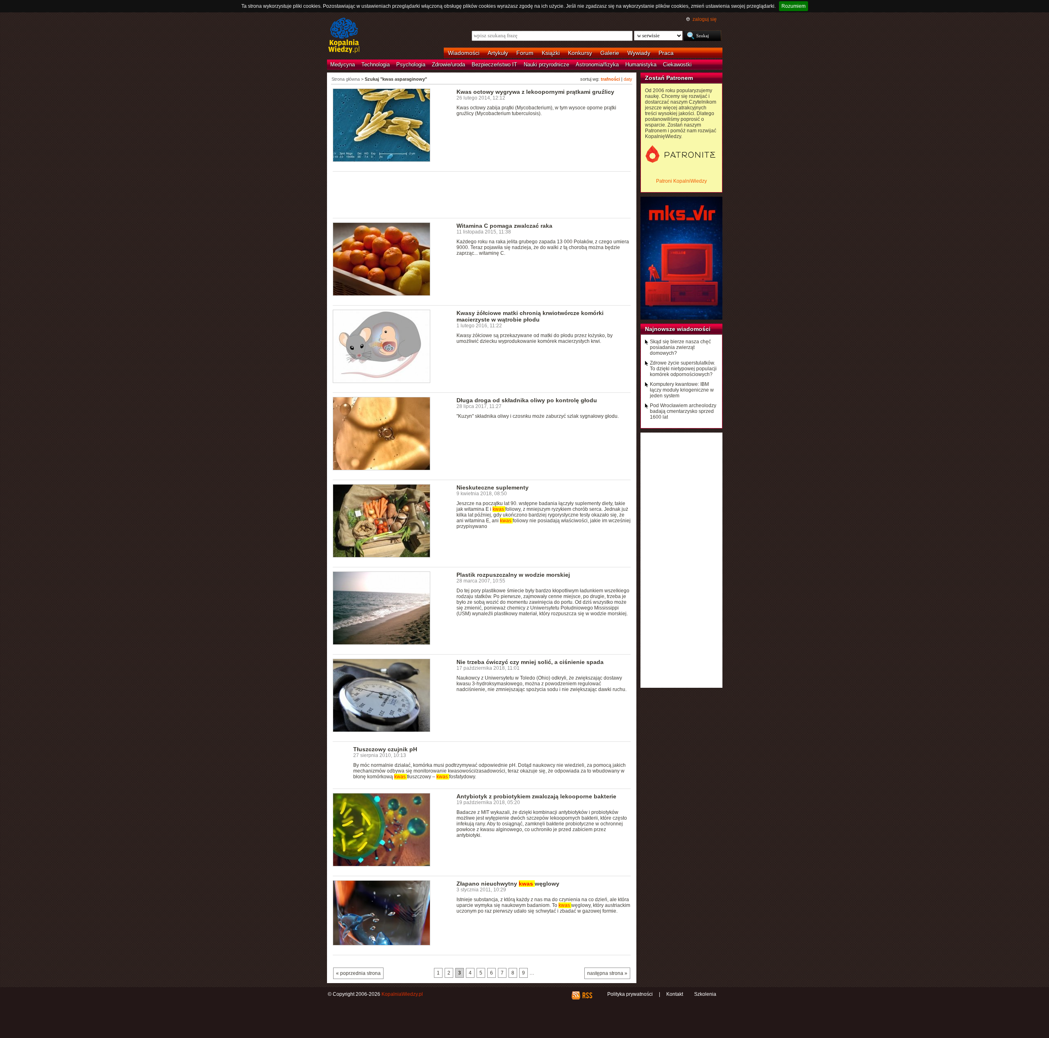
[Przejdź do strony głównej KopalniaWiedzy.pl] (344, 36)
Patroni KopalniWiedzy (681, 181)
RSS (587, 995)
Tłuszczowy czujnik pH (385, 749)
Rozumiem (793, 6)
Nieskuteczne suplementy (492, 487)
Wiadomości (463, 53)
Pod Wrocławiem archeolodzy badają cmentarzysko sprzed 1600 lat (683, 411)
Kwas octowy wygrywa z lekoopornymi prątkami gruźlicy (535, 91)
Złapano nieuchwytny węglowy (507, 883)
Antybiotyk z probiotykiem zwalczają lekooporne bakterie (536, 796)
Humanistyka (640, 64)
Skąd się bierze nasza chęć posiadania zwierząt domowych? (680, 347)
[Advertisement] (482, 194)
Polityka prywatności (630, 994)
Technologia (375, 64)
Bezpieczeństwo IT (494, 64)
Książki (551, 53)
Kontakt (674, 994)
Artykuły (498, 53)
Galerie (609, 53)
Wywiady (638, 53)
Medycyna (342, 64)
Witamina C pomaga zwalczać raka (504, 225)
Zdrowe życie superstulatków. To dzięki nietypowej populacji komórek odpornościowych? (683, 368)
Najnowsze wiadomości (678, 329)
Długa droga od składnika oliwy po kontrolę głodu (526, 400)
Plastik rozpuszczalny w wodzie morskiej (513, 574)
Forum (525, 53)
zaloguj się (705, 19)
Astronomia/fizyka (597, 64)
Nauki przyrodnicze (546, 64)
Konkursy (580, 53)
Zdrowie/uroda (448, 64)
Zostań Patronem (669, 78)
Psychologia (410, 64)
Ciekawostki (677, 64)
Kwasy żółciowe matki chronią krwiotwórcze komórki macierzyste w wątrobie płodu (530, 316)
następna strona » (607, 973)
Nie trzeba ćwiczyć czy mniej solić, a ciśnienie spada (530, 662)
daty (628, 79)
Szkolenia (705, 994)
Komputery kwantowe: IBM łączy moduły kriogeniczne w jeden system (682, 390)
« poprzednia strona (358, 973)
